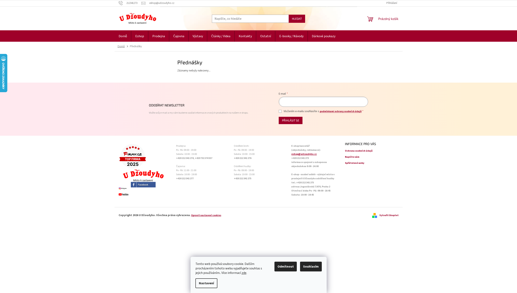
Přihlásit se (290, 120)
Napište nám (352, 157)
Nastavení (206, 283)
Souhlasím (311, 266)
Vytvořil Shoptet (389, 215)
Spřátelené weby (354, 163)
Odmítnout (285, 266)
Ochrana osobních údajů (359, 151)
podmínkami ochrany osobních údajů (341, 111)
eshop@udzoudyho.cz (304, 154)
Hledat (297, 18)
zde (244, 273)
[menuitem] (123, 36)
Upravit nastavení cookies (206, 215)
